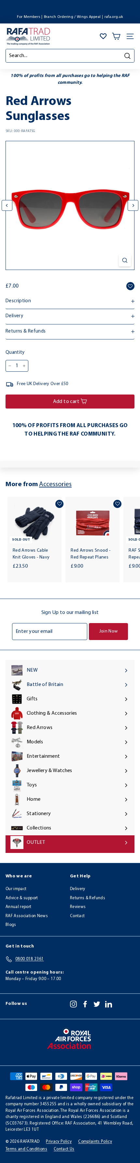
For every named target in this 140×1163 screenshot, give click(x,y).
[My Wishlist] (103, 36)
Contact (77, 916)
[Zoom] (125, 260)
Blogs (11, 925)
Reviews (78, 907)
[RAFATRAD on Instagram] (73, 1003)
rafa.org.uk (114, 17)
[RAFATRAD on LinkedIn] (108, 1003)
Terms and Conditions (26, 1149)
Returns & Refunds (87, 898)
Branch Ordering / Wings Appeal (72, 17)
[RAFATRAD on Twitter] (96, 1003)
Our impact (16, 889)
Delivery (77, 889)
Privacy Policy (59, 1142)
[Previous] (7, 205)
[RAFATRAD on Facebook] (85, 1003)
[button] (130, 286)
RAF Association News (27, 916)
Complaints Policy (95, 1142)
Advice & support (22, 898)
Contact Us (64, 1149)
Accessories (55, 484)
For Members (28, 17)
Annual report (19, 907)
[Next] (133, 205)
